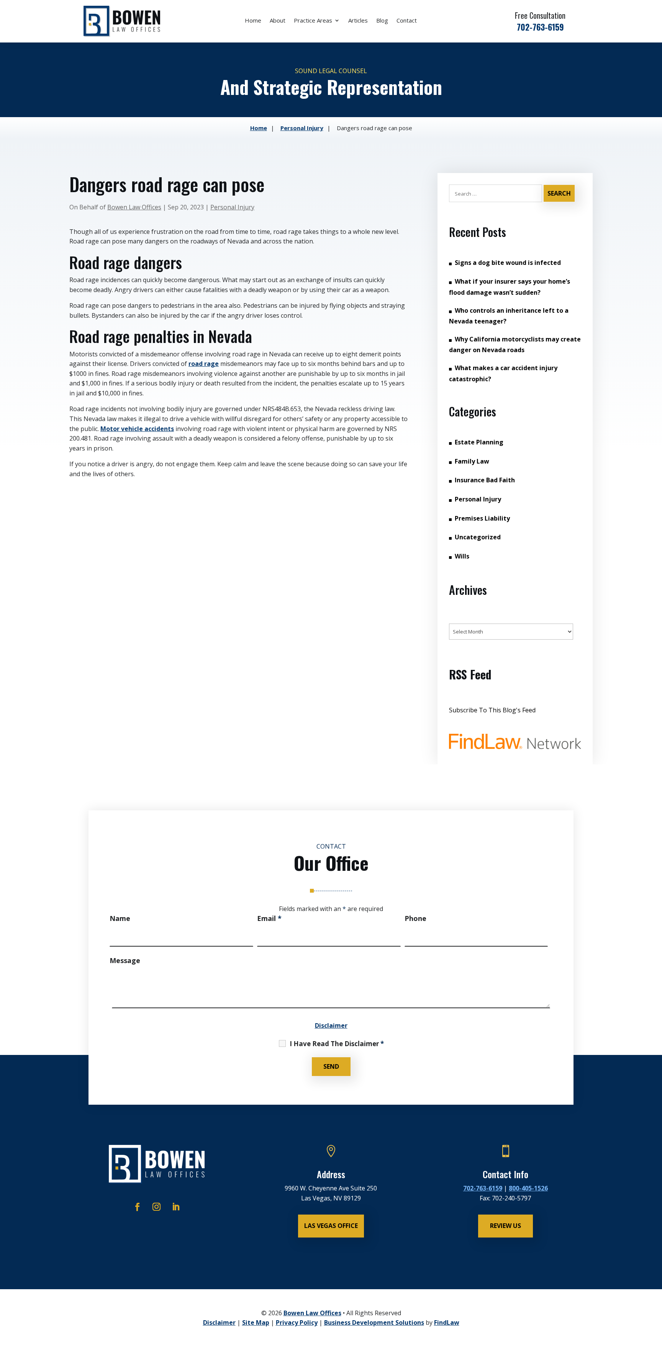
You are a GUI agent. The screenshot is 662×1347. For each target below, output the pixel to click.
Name (120, 918)
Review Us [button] (505, 1225)
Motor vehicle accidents (137, 429)
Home (253, 21)
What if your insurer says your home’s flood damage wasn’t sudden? (509, 287)
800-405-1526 (528, 1188)
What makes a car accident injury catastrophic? (503, 373)
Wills (462, 556)
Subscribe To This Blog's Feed (492, 710)
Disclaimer (331, 1025)
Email (269, 918)
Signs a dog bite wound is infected (508, 262)
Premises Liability (482, 518)
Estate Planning (479, 442)
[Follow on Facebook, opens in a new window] (137, 1207)
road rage (203, 363)
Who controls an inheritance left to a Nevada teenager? (509, 316)
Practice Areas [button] (313, 21)
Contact (407, 21)
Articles (358, 21)
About (277, 21)
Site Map (255, 1322)
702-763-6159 (540, 27)
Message (125, 960)
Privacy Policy (297, 1322)
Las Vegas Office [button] (331, 1225)
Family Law (472, 461)
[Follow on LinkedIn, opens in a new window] (176, 1207)
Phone (415, 918)
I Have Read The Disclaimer (337, 1044)
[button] (654, 1291)
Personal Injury (232, 207)
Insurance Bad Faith (485, 480)
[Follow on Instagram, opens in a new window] (157, 1207)
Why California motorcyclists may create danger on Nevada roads (515, 344)
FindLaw (446, 1322)
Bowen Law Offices (134, 207)
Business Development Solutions (374, 1322)
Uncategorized (478, 537)
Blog (382, 21)
